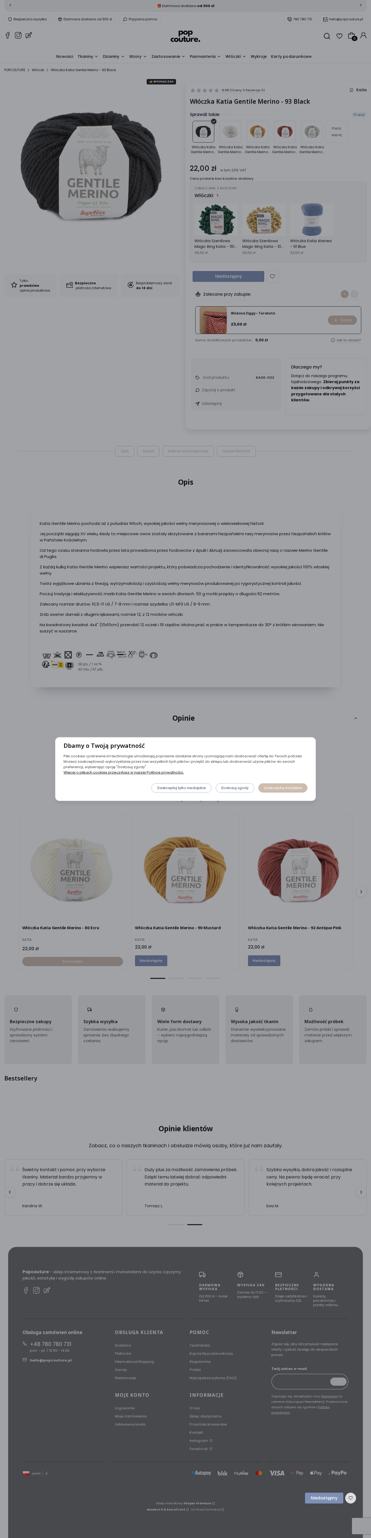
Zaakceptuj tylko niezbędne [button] (181, 787)
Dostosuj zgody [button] (235, 787)
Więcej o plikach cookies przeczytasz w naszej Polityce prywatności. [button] (124, 772)
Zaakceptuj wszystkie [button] (283, 787)
